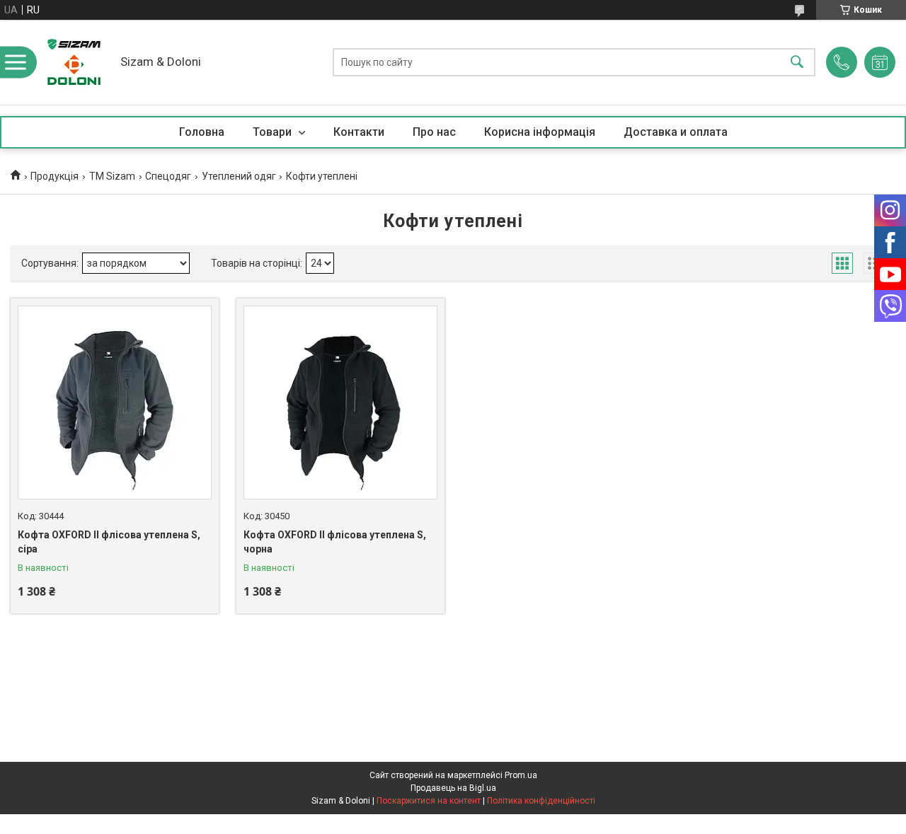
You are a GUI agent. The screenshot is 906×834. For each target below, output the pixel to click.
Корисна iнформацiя (539, 132)
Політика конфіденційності (541, 801)
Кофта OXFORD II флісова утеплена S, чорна (334, 542)
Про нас (434, 132)
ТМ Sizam (112, 176)
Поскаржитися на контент (429, 801)
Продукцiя (54, 176)
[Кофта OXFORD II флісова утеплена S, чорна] (340, 402)
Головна (201, 132)
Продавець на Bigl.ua (453, 788)
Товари (273, 132)
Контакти (358, 132)
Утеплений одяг (239, 176)
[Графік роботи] (879, 62)
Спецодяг (168, 176)
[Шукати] (797, 63)
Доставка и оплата (676, 132)
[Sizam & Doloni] (74, 62)
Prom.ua (521, 775)
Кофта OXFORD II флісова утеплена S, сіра (109, 542)
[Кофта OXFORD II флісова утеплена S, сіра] (115, 402)
